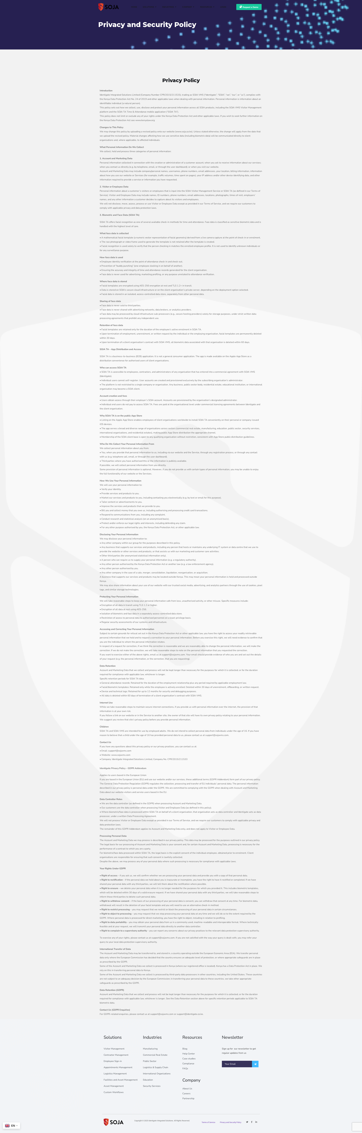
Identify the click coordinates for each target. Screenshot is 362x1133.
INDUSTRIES (168, 7)
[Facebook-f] (252, 1122)
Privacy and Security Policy (230, 1122)
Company (187, 7)
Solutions (148, 7)
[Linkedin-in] (256, 1122)
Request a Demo (250, 7)
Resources (206, 7)
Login (223, 7)
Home (134, 7)
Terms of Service (208, 1122)
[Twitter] (247, 1122)
